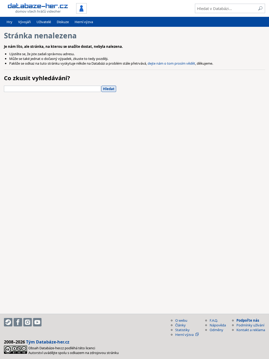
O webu (181, 320)
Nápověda (218, 325)
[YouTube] (37, 322)
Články (180, 325)
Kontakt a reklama (250, 329)
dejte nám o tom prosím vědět (171, 63)
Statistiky (182, 329)
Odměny (216, 329)
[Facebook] (18, 322)
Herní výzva (84, 21)
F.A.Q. (214, 320)
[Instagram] (27, 322)
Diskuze (63, 21)
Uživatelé (44, 21)
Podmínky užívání (250, 325)
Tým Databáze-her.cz (47, 342)
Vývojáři (24, 21)
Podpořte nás (247, 320)
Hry (9, 21)
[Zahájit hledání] (260, 8)
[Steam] (8, 322)
